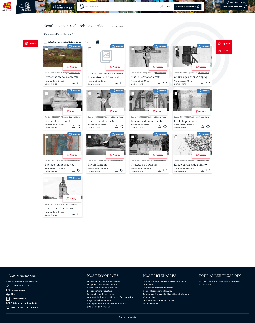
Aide (13, 294)
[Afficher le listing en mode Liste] (102, 42)
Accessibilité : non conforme (24, 307)
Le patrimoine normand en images (103, 281)
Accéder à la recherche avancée (234, 7)
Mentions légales (19, 298)
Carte (225, 50)
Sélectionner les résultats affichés (64, 42)
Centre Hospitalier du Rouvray (157, 290)
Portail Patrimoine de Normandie (103, 287)
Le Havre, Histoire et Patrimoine (158, 300)
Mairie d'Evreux (150, 303)
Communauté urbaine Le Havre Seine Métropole (166, 294)
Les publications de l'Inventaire (102, 284)
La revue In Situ (206, 284)
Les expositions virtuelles (99, 290)
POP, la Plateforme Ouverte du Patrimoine (219, 281)
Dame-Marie (51, 83)
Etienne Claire (74, 73)
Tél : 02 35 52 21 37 (21, 285)
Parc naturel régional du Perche (158, 287)
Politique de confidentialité (24, 303)
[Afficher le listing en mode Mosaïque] (97, 42)
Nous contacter (18, 290)
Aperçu (73, 66)
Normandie (50, 81)
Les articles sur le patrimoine (101, 294)
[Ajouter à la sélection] (78, 83)
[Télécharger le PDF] (73, 83)
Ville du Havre (150, 297)
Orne (60, 81)
